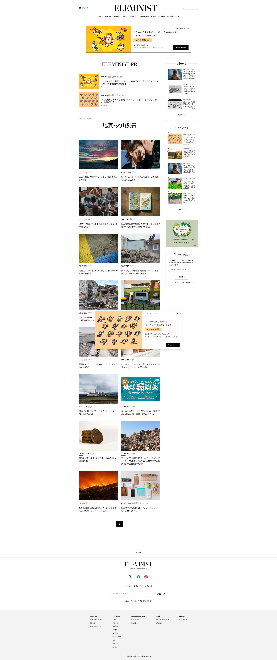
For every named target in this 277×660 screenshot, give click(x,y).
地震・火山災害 (86, 119)
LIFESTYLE (133, 16)
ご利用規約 (159, 623)
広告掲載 (134, 623)
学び (190, 149)
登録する (182, 277)
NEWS (100, 16)
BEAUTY (117, 16)
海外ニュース (192, 179)
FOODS (125, 16)
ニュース (191, 163)
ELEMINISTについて (96, 619)
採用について (183, 619)
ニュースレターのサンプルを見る (181, 282)
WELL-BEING (144, 16)
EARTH (153, 16)
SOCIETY (162, 16)
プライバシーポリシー (162, 619)
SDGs (178, 16)
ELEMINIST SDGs (95, 626)
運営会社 (92, 623)
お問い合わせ (135, 619)
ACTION (170, 16)
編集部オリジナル (191, 135)
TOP (80, 119)
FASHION (108, 16)
